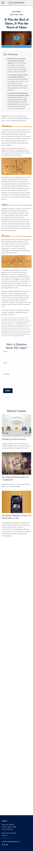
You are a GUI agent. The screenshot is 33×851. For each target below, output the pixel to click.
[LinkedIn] (4, 845)
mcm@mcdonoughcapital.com (11, 841)
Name (5, 351)
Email (5, 363)
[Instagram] (7, 845)
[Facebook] (2, 845)
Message (6, 374)
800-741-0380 (12, 827)
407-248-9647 (10, 824)
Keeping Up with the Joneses (14, 439)
